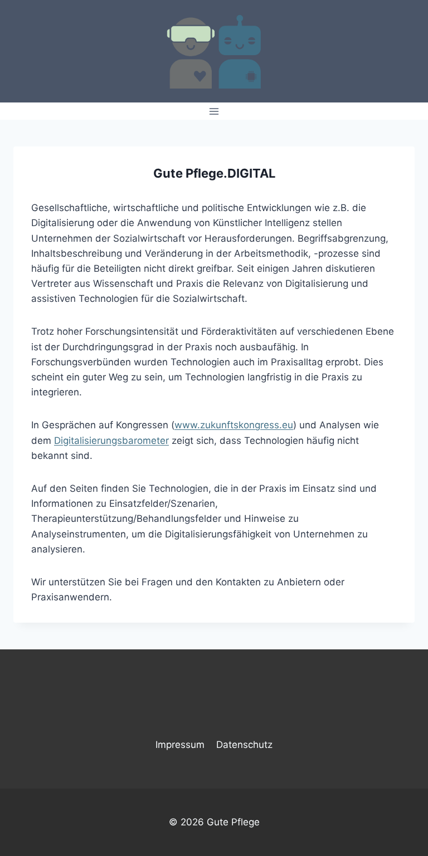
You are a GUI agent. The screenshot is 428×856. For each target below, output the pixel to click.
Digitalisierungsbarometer (111, 440)
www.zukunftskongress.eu (233, 425)
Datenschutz (244, 744)
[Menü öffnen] (214, 111)
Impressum (180, 744)
